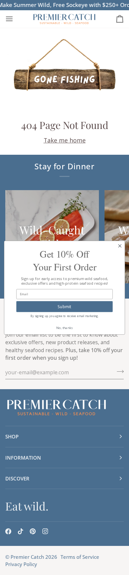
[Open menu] (15, 19)
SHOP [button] (12, 436)
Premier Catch (27, 557)
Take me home (65, 140)
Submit (64, 306)
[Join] (118, 371)
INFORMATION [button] (23, 457)
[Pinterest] (33, 531)
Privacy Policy (21, 564)
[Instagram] (45, 531)
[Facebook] (8, 531)
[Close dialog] (119, 245)
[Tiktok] (20, 531)
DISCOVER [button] (17, 478)
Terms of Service (80, 557)
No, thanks (64, 327)
